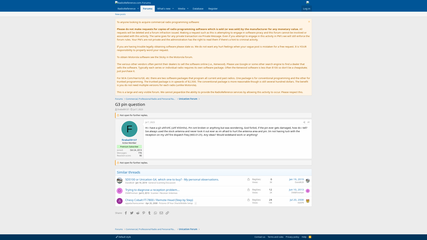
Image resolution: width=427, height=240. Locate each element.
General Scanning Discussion (161, 182)
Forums (147, 8)
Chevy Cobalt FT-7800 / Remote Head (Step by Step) (159, 200)
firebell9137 (123, 109)
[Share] (304, 122)
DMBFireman (131, 193)
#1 (309, 122)
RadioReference (126, 8)
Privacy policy (292, 236)
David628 (129, 182)
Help (304, 236)
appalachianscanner (134, 203)
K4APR (301, 202)
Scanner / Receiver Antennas (164, 193)
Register (213, 8)
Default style (124, 236)
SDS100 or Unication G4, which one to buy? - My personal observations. (172, 179)
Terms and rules (275, 236)
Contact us (260, 236)
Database (198, 8)
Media (181, 8)
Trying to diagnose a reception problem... (152, 190)
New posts (120, 14)
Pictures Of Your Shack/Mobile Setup (176, 203)
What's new (163, 8)
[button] (138, 9)
